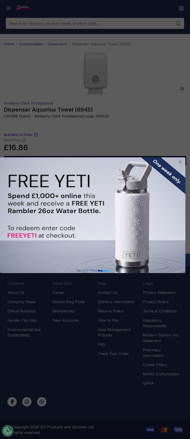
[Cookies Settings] (7, 431)
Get (86, 270)
